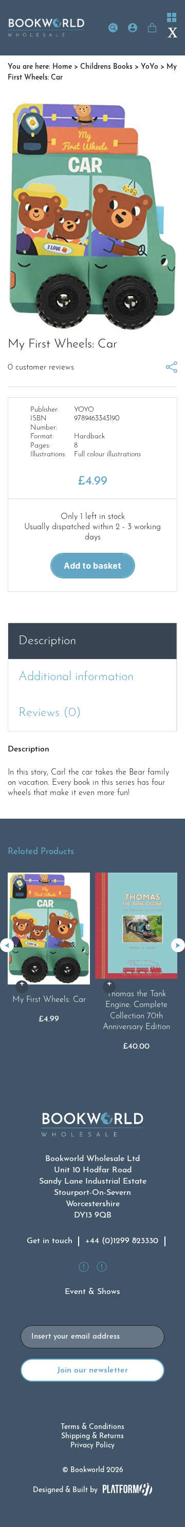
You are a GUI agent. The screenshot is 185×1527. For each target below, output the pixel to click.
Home (62, 67)
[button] (178, 945)
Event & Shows (92, 1292)
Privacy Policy (92, 1445)
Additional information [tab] (76, 677)
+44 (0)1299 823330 (121, 1241)
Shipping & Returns (92, 1436)
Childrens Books (106, 67)
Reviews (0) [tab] (49, 713)
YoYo (149, 67)
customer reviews (41, 367)
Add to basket (92, 565)
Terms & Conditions (92, 1427)
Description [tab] (47, 641)
